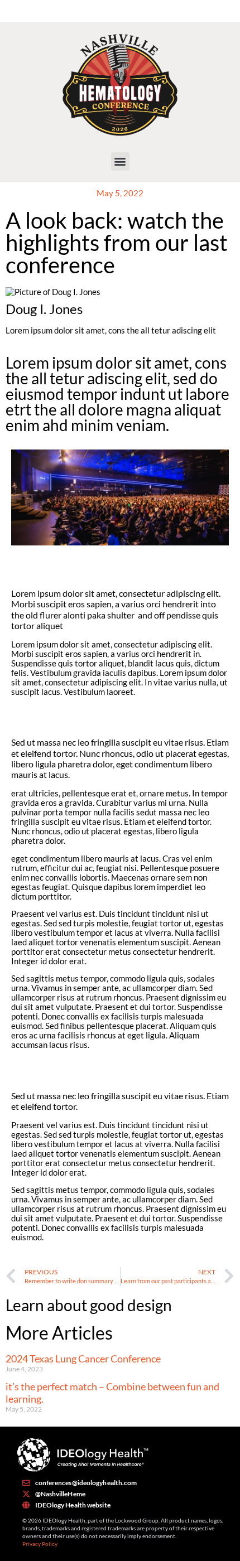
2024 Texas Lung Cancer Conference (83, 1358)
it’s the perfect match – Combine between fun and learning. (112, 1392)
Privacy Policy (39, 1543)
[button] (120, 161)
